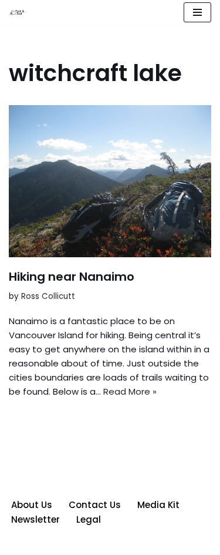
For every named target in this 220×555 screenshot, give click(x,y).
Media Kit (158, 505)
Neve (56, 543)
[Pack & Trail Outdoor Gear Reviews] (18, 12)
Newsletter (35, 519)
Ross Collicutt (48, 296)
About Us (31, 505)
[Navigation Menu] (197, 12)
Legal (88, 519)
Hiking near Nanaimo (71, 276)
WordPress (151, 543)
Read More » (130, 391)
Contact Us (95, 505)
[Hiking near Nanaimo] (110, 181)
